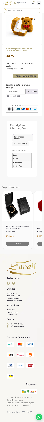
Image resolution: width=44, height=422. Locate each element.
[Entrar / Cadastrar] (15, 3)
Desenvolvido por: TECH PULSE (19, 412)
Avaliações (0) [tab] (20, 143)
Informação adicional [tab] (19, 138)
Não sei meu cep (13, 96)
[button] (39, 3)
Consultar (32, 92)
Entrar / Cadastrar (22, 2)
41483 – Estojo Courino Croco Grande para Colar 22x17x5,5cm (17, 229)
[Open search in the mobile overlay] (22, 10)
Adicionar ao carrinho (26, 76)
